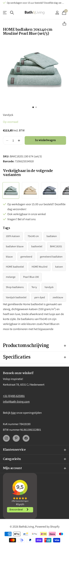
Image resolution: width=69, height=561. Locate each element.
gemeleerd (26, 256)
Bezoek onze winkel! (18, 373)
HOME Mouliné (39, 266)
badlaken (52, 236)
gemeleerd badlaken (51, 256)
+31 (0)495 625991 (14, 396)
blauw (9, 256)
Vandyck (8, 115)
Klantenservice (5, 12)
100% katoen (13, 236)
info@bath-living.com (16, 401)
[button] (63, 23)
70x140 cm (33, 236)
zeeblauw (58, 297)
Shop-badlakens (15, 287)
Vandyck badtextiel (16, 297)
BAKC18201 (56, 246)
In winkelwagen (45, 140)
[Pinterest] (16, 438)
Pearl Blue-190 (31, 276)
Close (34, 449)
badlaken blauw (15, 246)
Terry (34, 287)
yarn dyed (39, 297)
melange (10, 276)
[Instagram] (6, 438)
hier (13, 413)
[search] (12, 13)
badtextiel (36, 246)
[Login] (57, 12)
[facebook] (26, 438)
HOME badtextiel (15, 266)
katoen (59, 266)
